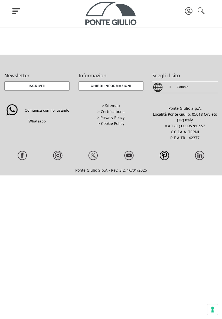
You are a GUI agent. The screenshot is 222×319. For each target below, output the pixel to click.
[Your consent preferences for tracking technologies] (212, 309)
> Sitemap (111, 105)
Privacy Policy (112, 117)
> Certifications (111, 111)
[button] (111, 86)
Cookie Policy (112, 123)
